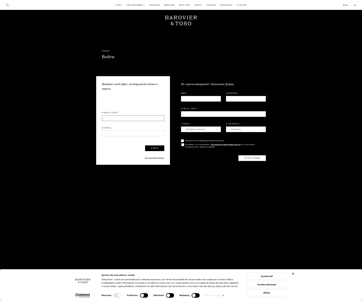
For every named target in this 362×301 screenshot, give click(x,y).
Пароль (106, 128)
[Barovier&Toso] (21, 4)
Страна (185, 124)
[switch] (144, 295)
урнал (198, 5)
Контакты (226, 5)
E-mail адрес (110, 113)
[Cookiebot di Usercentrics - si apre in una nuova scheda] (82, 295)
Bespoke (169, 5)
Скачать (211, 5)
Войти (345, 5)
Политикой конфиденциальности (226, 145)
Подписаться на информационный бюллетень (204, 141)
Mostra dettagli (212, 295)
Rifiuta (266, 293)
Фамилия (231, 93)
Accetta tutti (267, 276)
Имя (183, 93)
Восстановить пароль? (154, 158)
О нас (118, 5)
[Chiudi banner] (293, 274)
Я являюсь (232, 124)
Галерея (242, 5)
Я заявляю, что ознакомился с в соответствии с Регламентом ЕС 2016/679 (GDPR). (220, 146)
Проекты (154, 5)
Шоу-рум (184, 5)
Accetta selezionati (266, 284)
